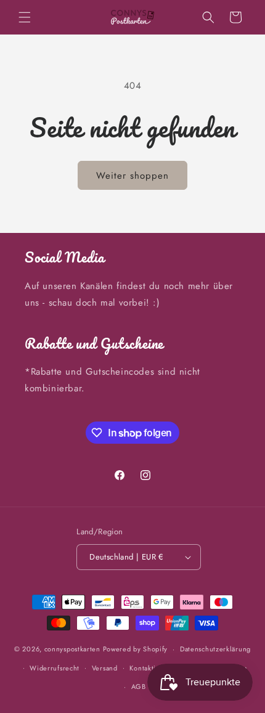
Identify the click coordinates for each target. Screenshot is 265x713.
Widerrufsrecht (55, 668)
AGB (138, 686)
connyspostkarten (72, 649)
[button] (24, 17)
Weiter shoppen (132, 175)
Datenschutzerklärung (215, 649)
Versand (105, 668)
